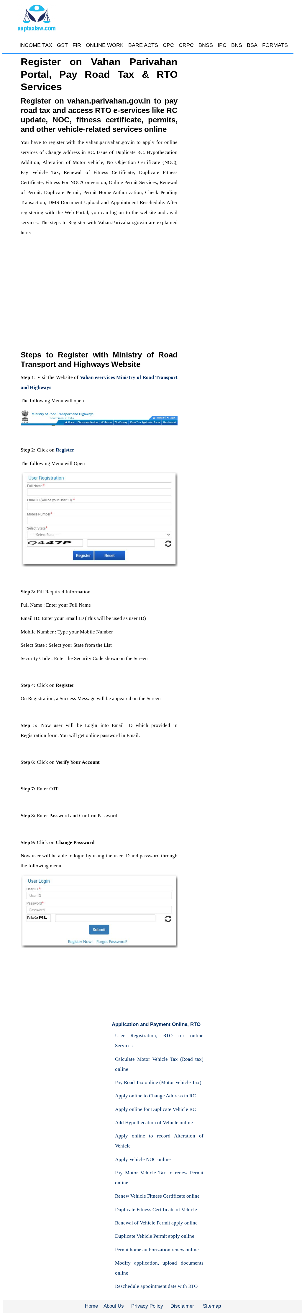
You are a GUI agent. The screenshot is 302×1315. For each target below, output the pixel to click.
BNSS (205, 45)
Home (91, 1306)
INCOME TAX (35, 45)
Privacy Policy (147, 1306)
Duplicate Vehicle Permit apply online (154, 1236)
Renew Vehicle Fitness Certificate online (157, 1196)
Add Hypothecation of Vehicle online (154, 1122)
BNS (236, 45)
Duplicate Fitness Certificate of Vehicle (156, 1209)
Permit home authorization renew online (157, 1249)
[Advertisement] (99, 292)
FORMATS (275, 45)
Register (65, 450)
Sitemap (212, 1306)
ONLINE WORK (105, 45)
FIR (77, 45)
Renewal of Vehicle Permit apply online (156, 1223)
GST (62, 45)
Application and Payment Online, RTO (156, 1024)
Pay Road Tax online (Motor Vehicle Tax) (158, 1082)
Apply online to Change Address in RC (155, 1096)
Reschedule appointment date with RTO (156, 1286)
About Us (114, 1306)
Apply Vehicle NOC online (143, 1159)
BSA (252, 45)
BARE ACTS (143, 45)
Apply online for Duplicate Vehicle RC (155, 1109)
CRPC (186, 45)
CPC (168, 45)
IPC (222, 45)
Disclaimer (182, 1306)
